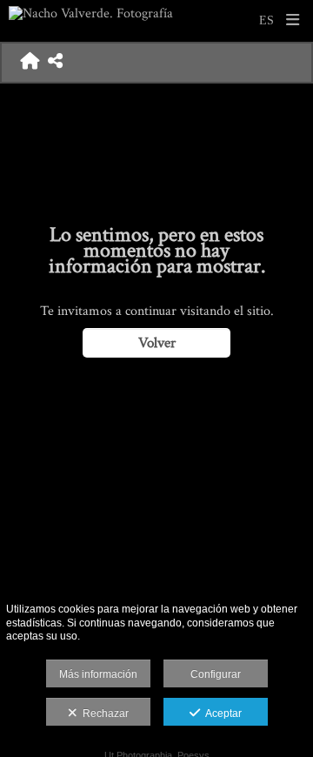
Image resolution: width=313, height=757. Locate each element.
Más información (98, 674)
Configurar (215, 674)
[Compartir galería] (55, 62)
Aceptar (221, 713)
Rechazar (103, 713)
